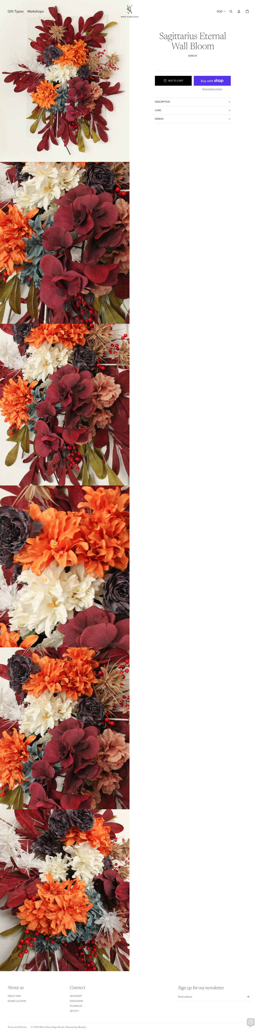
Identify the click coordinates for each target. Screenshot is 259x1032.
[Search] (231, 11)
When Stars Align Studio (51, 1027)
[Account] (239, 11)
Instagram (76, 1001)
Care (158, 110)
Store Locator (17, 1001)
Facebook (76, 1006)
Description (162, 101)
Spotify (74, 1010)
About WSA (14, 995)
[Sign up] (248, 997)
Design (159, 118)
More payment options (212, 89)
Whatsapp (76, 995)
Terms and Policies (17, 1027)
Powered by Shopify (76, 1027)
